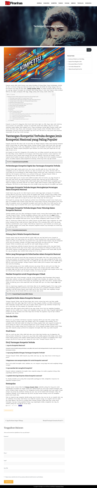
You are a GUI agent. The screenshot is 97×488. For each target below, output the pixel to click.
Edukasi (67, 3)
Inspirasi (39, 3)
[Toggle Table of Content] (52, 95)
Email (5, 460)
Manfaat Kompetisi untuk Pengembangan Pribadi (17, 105)
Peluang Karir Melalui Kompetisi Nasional (16, 102)
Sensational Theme (60, 486)
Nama (5, 453)
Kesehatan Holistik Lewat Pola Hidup (76, 59)
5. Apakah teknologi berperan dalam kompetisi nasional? (20, 118)
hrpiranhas (8, 405)
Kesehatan (88, 3)
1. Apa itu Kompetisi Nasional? (16, 112)
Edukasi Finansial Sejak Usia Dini (75, 69)
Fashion (60, 3)
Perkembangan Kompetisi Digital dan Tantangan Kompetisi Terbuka (20, 98)
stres (56, 282)
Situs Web (6, 468)
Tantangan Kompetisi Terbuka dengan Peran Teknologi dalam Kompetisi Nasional (23, 101)
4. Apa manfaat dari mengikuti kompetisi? (18, 117)
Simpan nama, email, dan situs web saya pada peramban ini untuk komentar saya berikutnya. (24, 476)
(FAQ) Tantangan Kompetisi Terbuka (16, 111)
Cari (89, 50)
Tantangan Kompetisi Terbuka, (31, 387)
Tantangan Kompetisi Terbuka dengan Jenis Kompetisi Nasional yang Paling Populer (22, 96)
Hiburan (73, 3)
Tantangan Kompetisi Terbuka (33, 88)
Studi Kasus (11, 109)
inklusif (53, 215)
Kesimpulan (12, 120)
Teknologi (80, 3)
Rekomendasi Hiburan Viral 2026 (75, 64)
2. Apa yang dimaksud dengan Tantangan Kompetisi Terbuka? (21, 115)
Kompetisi (54, 3)
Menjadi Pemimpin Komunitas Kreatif (52, 420)
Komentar (6, 436)
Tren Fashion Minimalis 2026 (74, 66)
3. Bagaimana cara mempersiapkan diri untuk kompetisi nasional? (21, 116)
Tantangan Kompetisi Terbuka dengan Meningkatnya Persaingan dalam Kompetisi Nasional (24, 99)
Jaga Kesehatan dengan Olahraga (15, 420)
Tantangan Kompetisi (8, 410)
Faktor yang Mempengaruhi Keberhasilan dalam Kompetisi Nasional (20, 103)
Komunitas (46, 3)
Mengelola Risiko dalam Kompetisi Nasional (16, 106)
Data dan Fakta (12, 108)
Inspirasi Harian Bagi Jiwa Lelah (74, 61)
